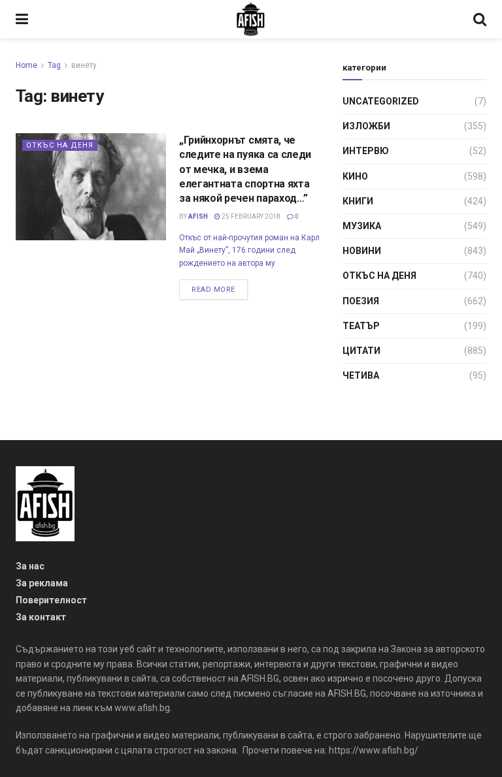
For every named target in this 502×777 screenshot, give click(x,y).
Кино (355, 176)
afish (198, 216)
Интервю (366, 151)
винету (84, 65)
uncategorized (381, 101)
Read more (213, 289)
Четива (361, 375)
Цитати (361, 350)
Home (26, 65)
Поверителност (51, 600)
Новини (362, 251)
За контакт (41, 617)
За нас (30, 566)
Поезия (361, 301)
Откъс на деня (59, 145)
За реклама (42, 583)
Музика (362, 226)
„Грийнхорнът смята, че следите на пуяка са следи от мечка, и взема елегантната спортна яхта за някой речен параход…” (245, 169)
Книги (358, 201)
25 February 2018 (250, 216)
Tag (54, 65)
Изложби (366, 126)
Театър (361, 326)
